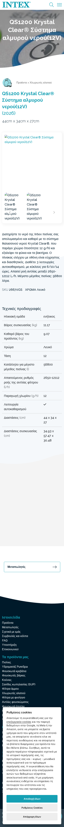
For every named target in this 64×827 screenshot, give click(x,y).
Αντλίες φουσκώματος (15, 702)
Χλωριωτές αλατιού (41, 82)
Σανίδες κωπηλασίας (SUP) (18, 684)
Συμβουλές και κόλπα (15, 636)
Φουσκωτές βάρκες (13, 675)
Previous (10, 212)
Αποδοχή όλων (32, 798)
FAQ (5, 640)
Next (54, 212)
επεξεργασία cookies (18, 721)
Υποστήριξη (9, 644)
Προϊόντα (21, 82)
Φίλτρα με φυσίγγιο (13, 697)
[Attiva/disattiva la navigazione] (59, 5)
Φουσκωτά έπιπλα (13, 706)
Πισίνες (6, 662)
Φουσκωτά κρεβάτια (14, 671)
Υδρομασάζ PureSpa (15, 666)
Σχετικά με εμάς (11, 631)
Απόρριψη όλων (32, 816)
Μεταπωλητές (16, 566)
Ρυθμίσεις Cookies (32, 807)
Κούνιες (7, 680)
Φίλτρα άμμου (10, 688)
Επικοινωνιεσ (10, 649)
